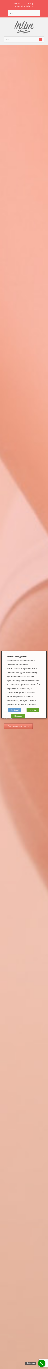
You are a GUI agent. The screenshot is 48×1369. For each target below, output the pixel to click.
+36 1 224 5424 (24, 3)
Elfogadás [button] (18, 716)
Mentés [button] (33, 710)
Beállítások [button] (15, 710)
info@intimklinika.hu (24, 6)
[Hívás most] (41, 1363)
